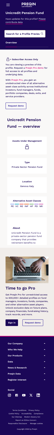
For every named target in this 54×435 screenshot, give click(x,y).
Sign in (12, 322)
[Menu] (8, 5)
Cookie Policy (14, 414)
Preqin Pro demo (34, 68)
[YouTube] (23, 395)
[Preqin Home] (29, 5)
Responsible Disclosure (17, 423)
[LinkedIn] (38, 395)
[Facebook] (16, 395)
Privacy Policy (34, 410)
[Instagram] (9, 395)
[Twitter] (31, 395)
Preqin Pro (17, 80)
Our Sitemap (17, 417)
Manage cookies (36, 423)
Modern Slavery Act (32, 417)
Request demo (16, 105)
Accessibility (26, 414)
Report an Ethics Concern (26, 420)
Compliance (38, 414)
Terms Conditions (19, 410)
